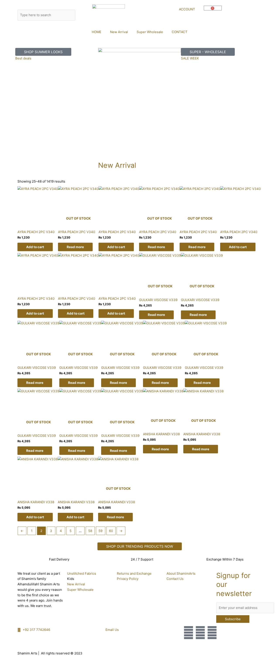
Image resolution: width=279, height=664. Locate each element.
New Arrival (119, 32)
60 (111, 531)
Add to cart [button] (35, 247)
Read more (75, 247)
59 (100, 531)
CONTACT (179, 32)
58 (90, 531)
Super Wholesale (150, 32)
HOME (96, 32)
